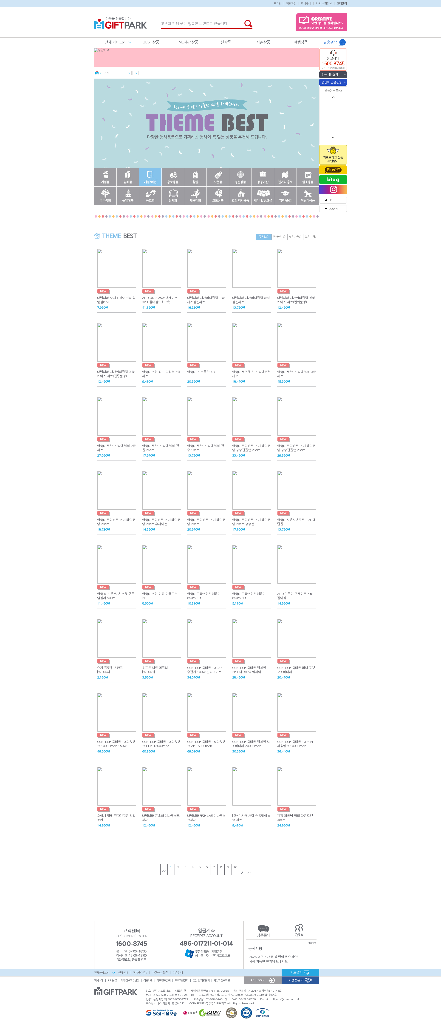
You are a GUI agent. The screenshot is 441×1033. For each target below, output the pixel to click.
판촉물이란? (140, 972)
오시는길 (112, 980)
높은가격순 (311, 236)
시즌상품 (263, 42)
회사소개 (98, 980)
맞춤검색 (330, 42)
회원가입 (291, 3)
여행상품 (301, 42)
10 (235, 867)
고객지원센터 (181, 980)
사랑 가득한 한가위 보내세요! (268, 961)
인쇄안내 (123, 972)
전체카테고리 (101, 972)
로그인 (277, 3)
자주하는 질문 (160, 972)
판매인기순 (279, 236)
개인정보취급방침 (130, 980)
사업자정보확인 (222, 980)
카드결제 (296, 972)
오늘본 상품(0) (333, 90)
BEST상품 (151, 42)
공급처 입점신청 (332, 82)
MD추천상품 (188, 42)
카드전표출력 (163, 980)
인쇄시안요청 (330, 74)
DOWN (333, 208)
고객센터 (342, 3)
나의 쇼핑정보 (324, 3)
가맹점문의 (295, 980)
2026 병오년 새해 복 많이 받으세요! (273, 957)
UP (330, 200)
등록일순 (264, 236)
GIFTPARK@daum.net (333, 68)
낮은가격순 (295, 236)
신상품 (225, 42)
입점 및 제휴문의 (200, 980)
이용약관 (148, 980)
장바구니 (306, 3)
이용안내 (178, 972)
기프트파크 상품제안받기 (333, 159)
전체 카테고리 (115, 42)
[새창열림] (333, 169)
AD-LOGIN (257, 980)
